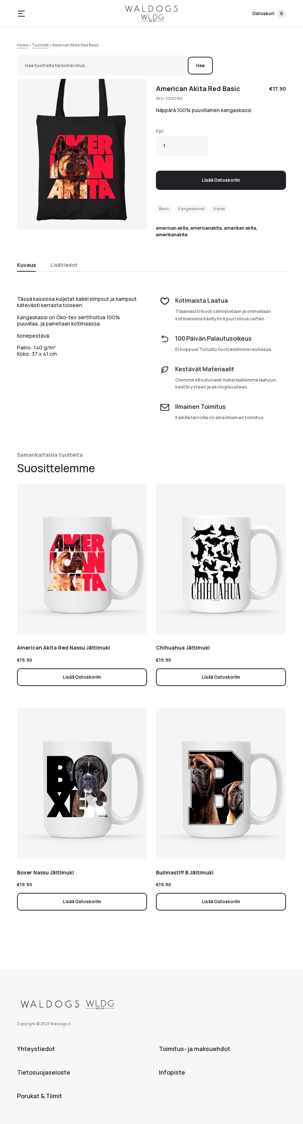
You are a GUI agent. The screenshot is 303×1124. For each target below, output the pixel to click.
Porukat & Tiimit (39, 1096)
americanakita (206, 228)
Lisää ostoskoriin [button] (82, 677)
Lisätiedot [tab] (64, 264)
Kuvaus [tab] (26, 264)
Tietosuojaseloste (43, 1072)
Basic (164, 208)
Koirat (219, 208)
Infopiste (172, 1072)
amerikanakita (171, 235)
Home (22, 45)
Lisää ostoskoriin (221, 180)
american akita (172, 228)
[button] (21, 13)
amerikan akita (240, 228)
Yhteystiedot (36, 1049)
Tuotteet (40, 45)
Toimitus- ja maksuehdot (194, 1049)
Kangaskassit (191, 208)
